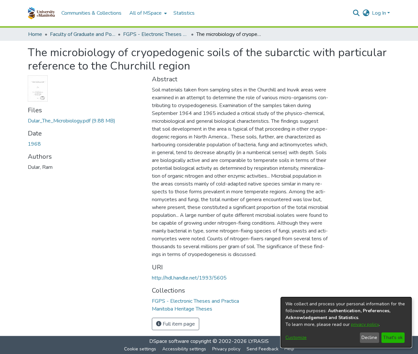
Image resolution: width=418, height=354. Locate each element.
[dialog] (346, 322)
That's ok (393, 337)
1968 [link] (34, 144)
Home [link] (35, 34)
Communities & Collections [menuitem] (91, 13)
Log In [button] (379, 13)
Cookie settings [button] (140, 349)
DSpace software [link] (169, 341)
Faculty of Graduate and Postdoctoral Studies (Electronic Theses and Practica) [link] (82, 34)
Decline (369, 337)
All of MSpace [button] (145, 13)
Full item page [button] (178, 324)
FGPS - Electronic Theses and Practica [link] (155, 34)
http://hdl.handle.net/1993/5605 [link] (189, 278)
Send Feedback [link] (263, 349)
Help (289, 349)
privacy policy (365, 324)
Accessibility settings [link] (184, 349)
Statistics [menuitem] (184, 13)
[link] (71, 120)
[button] (41, 13)
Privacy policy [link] (226, 349)
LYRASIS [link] (258, 341)
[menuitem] (147, 13)
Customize (296, 337)
